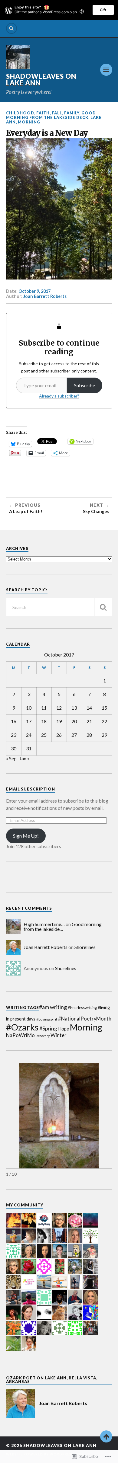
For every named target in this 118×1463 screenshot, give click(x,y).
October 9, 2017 (34, 291)
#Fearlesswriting (82, 1007)
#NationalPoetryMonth (84, 1019)
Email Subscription (30, 789)
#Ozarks (22, 1027)
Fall (57, 112)
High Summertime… (44, 924)
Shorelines (85, 947)
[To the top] (106, 1436)
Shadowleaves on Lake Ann (41, 79)
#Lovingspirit (46, 1019)
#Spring (48, 1028)
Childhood (20, 112)
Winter (59, 1035)
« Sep (11, 758)
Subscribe (84, 385)
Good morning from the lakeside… (63, 926)
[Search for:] (59, 607)
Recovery (43, 1036)
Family (71, 112)
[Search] (11, 28)
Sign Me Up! (26, 836)
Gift (103, 10)
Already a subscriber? (59, 395)
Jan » (24, 758)
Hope (63, 1028)
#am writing (53, 1007)
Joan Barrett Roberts (45, 296)
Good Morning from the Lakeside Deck (51, 115)
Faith (43, 112)
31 (28, 748)
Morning (29, 122)
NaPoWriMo (20, 1035)
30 (13, 748)
